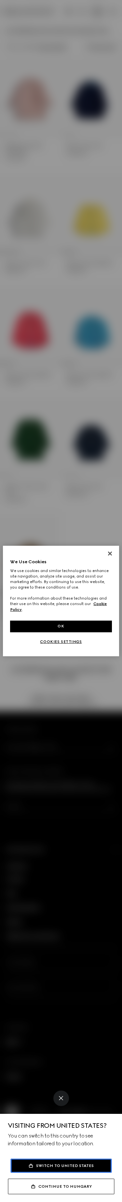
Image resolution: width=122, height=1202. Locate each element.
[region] (61, 601)
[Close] (61, 1098)
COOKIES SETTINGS (61, 641)
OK (61, 626)
